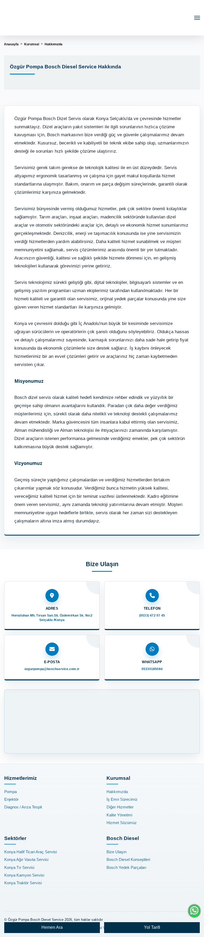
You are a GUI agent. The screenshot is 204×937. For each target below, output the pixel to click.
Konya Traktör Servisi (23, 883)
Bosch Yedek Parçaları (126, 867)
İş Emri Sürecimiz (122, 799)
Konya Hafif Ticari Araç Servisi (30, 852)
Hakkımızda (117, 791)
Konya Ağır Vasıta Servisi (26, 859)
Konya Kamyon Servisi (24, 875)
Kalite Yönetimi (119, 815)
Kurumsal (31, 44)
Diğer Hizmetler (120, 807)
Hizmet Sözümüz (122, 822)
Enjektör (11, 799)
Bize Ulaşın (116, 852)
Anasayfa (11, 44)
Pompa (10, 791)
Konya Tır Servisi (19, 867)
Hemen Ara (52, 927)
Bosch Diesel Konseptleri (128, 859)
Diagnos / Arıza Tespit (23, 807)
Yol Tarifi (152, 927)
